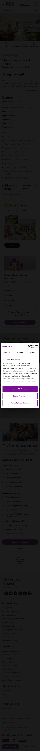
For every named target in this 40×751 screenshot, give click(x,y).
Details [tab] (20, 352)
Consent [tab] (7, 352)
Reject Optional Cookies (20, 403)
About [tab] (32, 352)
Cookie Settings (19, 396)
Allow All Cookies (20, 389)
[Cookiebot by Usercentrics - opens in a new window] (28, 346)
